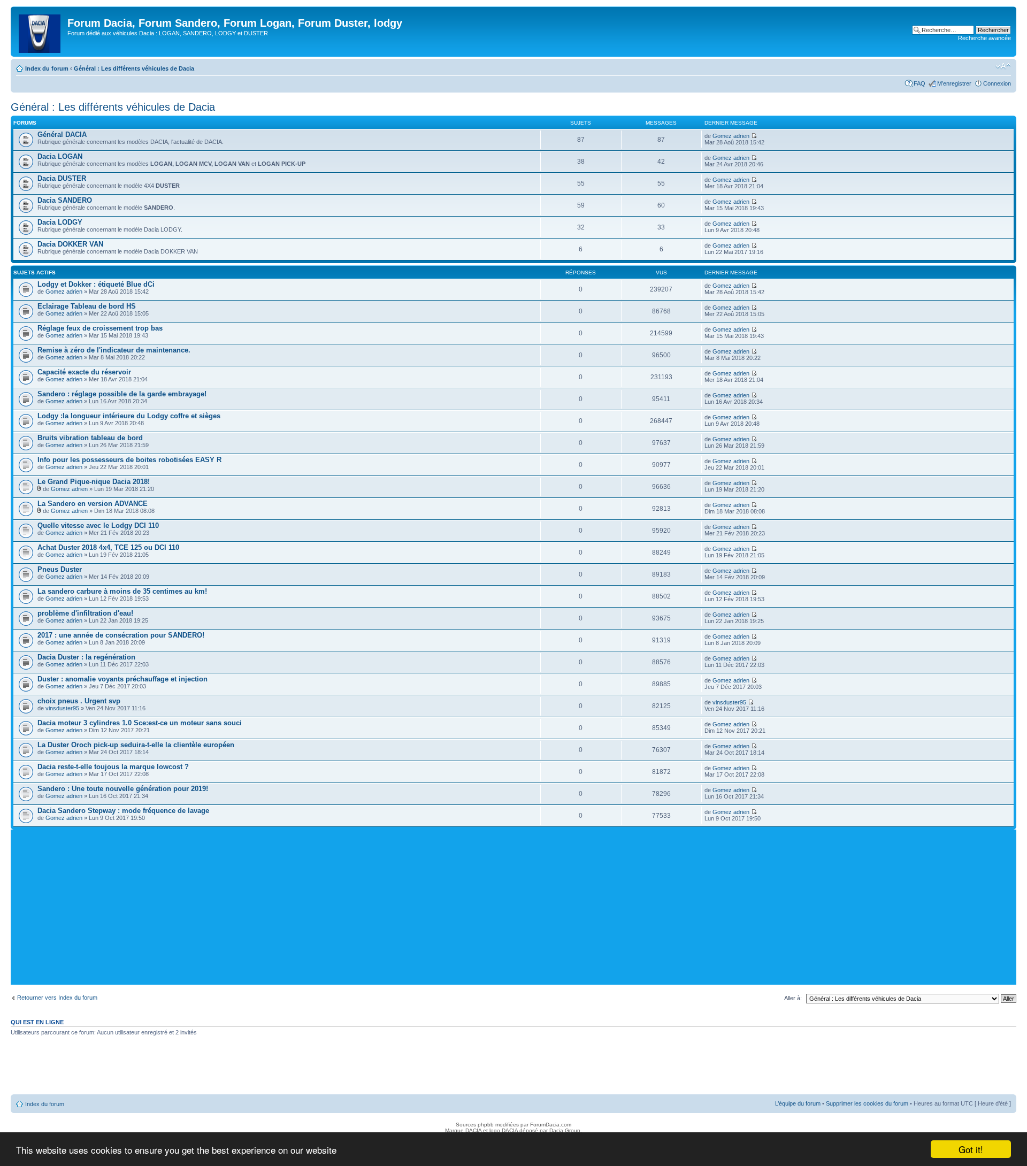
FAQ (919, 83)
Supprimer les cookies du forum (867, 1103)
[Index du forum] (40, 31)
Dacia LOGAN (59, 156)
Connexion (997, 83)
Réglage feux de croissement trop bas (100, 328)
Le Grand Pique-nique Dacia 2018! (93, 482)
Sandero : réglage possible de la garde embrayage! (121, 394)
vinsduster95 (62, 708)
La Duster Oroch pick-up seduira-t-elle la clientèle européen (135, 745)
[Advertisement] (513, 910)
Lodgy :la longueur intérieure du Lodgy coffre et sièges (128, 416)
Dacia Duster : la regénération (86, 657)
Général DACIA (62, 135)
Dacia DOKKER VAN (70, 244)
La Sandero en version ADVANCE (92, 504)
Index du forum (46, 68)
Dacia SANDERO (64, 200)
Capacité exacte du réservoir (84, 372)
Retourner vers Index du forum (57, 997)
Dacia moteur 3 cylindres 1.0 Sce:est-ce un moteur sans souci (139, 723)
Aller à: (793, 998)
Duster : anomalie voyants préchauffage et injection (122, 679)
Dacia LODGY (59, 222)
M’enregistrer (954, 83)
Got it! (971, 1149)
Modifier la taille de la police (1003, 66)
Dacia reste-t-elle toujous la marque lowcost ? (113, 767)
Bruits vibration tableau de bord (90, 438)
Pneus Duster (59, 569)
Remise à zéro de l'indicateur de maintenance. (113, 350)
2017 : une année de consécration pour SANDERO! (120, 635)
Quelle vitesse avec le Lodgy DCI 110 (98, 525)
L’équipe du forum (798, 1103)
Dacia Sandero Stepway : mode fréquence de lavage (123, 811)
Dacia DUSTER (61, 178)
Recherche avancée (984, 38)
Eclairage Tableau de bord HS (86, 306)
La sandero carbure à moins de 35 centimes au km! (122, 591)
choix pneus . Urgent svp (78, 701)
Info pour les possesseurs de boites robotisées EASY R (129, 460)
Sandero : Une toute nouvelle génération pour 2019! (122, 789)
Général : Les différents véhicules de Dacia (134, 68)
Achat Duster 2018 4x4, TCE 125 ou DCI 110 (108, 547)
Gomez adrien (730, 136)
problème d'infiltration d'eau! (85, 613)
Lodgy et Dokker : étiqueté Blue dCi (96, 284)
